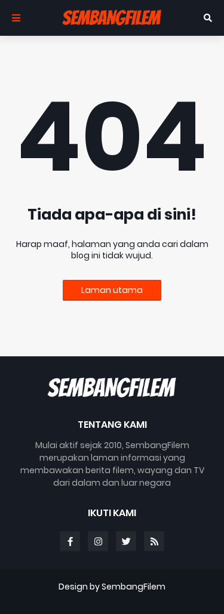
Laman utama (112, 290)
